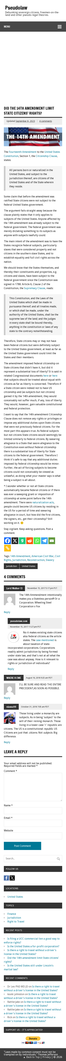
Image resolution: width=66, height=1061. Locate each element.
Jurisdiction (19, 560)
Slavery (50, 560)
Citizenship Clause (46, 156)
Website (8, 830)
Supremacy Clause (34, 288)
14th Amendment (20, 556)
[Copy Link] (7, 548)
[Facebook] (7, 540)
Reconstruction (36, 560)
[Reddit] (29, 540)
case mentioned (45, 640)
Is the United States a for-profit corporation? (33, 946)
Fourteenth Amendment (22, 151)
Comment (10, 771)
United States (28, 566)
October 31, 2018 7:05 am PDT (35, 707)
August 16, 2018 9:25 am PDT (39, 678)
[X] (15, 540)
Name (8, 805)
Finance (11, 913)
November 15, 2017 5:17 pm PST (42, 588)
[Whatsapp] (37, 540)
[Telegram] (44, 540)
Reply (7, 612)
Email (8, 818)
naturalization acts (43, 502)
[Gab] (22, 540)
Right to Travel (15, 921)
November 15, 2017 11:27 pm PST (25, 627)
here (45, 375)
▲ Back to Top (31, 1057)
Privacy (46, 1057)
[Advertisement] (33, 66)
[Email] (51, 540)
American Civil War (43, 556)
